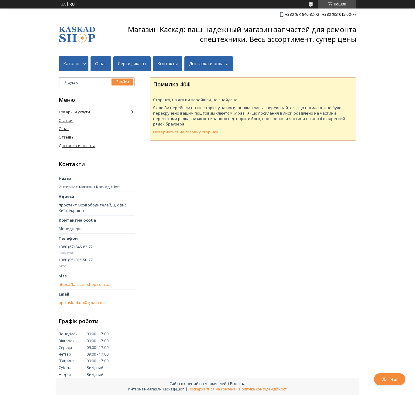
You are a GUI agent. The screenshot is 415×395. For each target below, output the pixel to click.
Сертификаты (132, 63)
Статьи (66, 120)
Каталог (71, 63)
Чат (394, 379)
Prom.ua (237, 383)
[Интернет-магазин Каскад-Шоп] (77, 34)
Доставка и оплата (208, 63)
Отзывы (66, 137)
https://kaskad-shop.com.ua (85, 284)
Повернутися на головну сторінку (185, 132)
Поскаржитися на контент (211, 389)
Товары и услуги (74, 112)
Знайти (122, 82)
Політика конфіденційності (263, 389)
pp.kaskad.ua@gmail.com (82, 302)
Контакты (167, 63)
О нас (101, 63)
